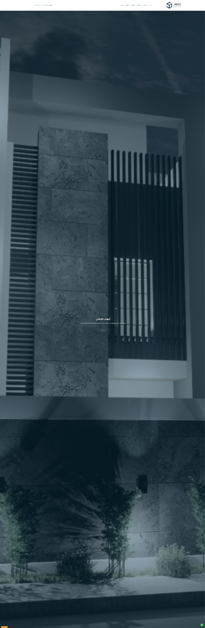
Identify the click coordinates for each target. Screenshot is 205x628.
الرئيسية (150, 5)
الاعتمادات (133, 5)
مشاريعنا (139, 5)
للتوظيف (127, 5)
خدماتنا (145, 5)
